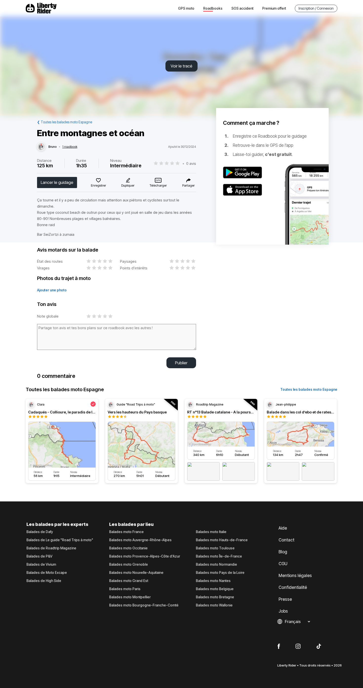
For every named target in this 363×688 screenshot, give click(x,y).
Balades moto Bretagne (215, 597)
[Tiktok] (319, 646)
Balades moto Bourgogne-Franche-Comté (144, 605)
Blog (283, 551)
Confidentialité (293, 587)
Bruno (52, 146)
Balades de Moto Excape (46, 572)
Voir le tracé (181, 66)
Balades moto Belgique (215, 589)
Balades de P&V (39, 556)
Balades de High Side (43, 580)
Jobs (283, 611)
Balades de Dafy (39, 532)
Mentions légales (295, 575)
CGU (283, 563)
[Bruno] (41, 146)
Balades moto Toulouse (215, 548)
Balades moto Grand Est (128, 580)
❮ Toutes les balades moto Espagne (64, 122)
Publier (181, 362)
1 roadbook (69, 146)
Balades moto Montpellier (130, 597)
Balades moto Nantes (213, 580)
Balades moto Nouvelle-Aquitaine (136, 572)
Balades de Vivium (41, 564)
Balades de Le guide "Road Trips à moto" (59, 540)
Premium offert (274, 8)
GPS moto (186, 8)
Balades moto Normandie (216, 564)
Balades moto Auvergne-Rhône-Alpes (140, 540)
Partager (188, 185)
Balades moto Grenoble (128, 564)
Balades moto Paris (125, 589)
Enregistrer (98, 185)
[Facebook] (278, 646)
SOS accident (242, 8)
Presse (285, 599)
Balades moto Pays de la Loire (220, 572)
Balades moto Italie (211, 532)
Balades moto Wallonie (214, 605)
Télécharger (158, 185)
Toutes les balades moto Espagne (308, 389)
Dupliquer (127, 185)
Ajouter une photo (52, 290)
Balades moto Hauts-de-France (222, 540)
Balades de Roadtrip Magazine (51, 548)
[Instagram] (298, 646)
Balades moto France (126, 532)
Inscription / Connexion (316, 8)
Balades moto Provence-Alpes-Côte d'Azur (144, 556)
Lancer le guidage (57, 182)
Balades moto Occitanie (128, 548)
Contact (286, 540)
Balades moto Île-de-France (219, 556)
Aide (283, 528)
